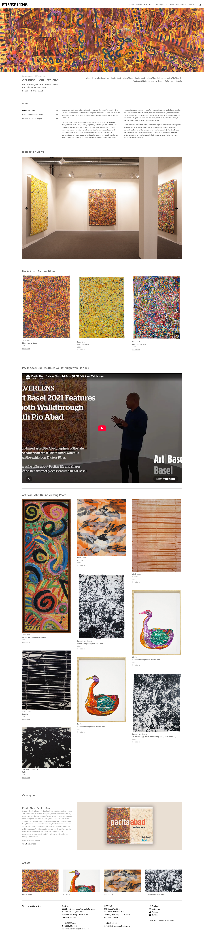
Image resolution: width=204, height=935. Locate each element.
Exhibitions (148, 5)
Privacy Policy (152, 920)
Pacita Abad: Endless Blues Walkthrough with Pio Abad (157, 78)
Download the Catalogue (32, 118)
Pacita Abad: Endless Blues (122, 78)
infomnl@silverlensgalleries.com (75, 929)
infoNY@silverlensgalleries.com (117, 926)
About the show (28, 110)
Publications (181, 5)
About (191, 5)
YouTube (155, 915)
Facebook (155, 906)
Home (131, 5)
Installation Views (101, 78)
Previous (68, 125)
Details (25, 348)
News (172, 5)
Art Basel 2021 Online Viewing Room (147, 81)
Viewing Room (161, 5)
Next (175, 125)
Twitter (155, 912)
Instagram (156, 909)
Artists (139, 5)
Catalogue (169, 81)
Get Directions (68, 917)
